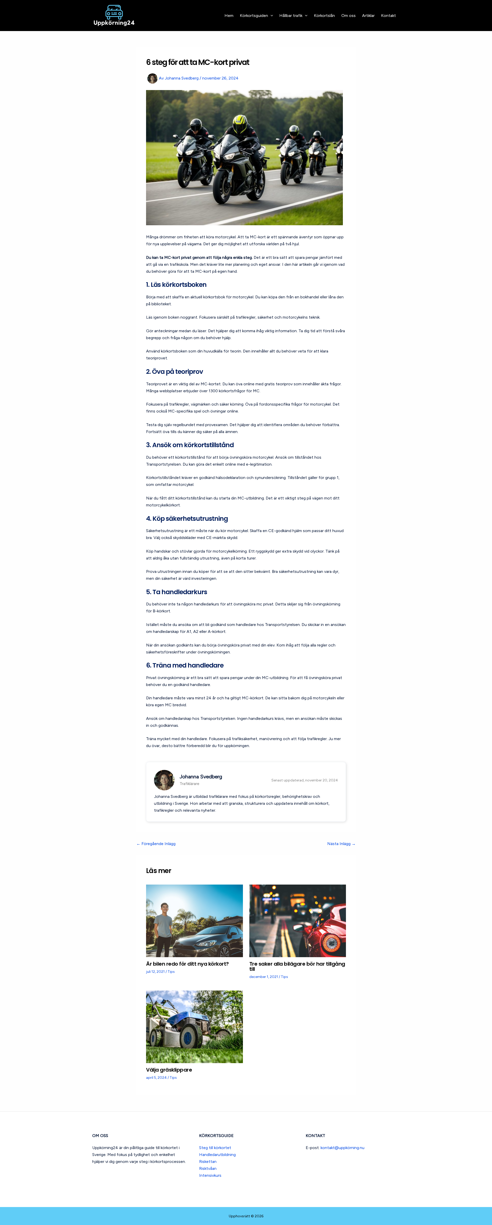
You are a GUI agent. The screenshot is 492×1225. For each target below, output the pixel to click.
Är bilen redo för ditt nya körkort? (187, 963)
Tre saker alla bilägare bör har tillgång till (297, 966)
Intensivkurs (210, 1175)
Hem (228, 15)
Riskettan (208, 1161)
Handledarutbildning (217, 1154)
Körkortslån (324, 15)
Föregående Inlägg (156, 844)
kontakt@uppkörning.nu (342, 1147)
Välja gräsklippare (169, 1069)
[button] (270, 16)
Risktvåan (208, 1168)
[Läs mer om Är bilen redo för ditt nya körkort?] (194, 920)
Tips (171, 971)
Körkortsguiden (254, 15)
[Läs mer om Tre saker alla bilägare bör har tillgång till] (297, 920)
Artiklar (368, 15)
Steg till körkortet (215, 1147)
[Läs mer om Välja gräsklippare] (194, 1026)
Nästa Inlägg (341, 844)
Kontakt (388, 15)
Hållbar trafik (290, 15)
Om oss (348, 15)
